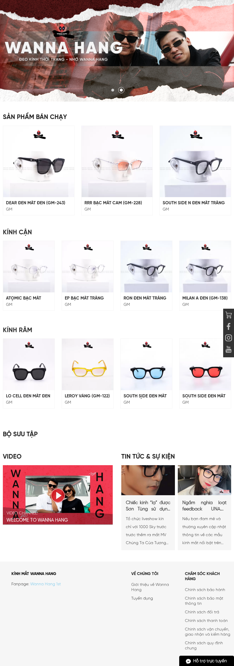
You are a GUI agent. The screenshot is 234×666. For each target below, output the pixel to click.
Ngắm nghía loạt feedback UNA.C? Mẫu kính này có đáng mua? (204, 506)
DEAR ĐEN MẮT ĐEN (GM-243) (35, 203)
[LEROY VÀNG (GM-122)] (87, 364)
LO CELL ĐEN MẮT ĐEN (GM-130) (28, 396)
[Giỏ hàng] (228, 316)
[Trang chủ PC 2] (117, 51)
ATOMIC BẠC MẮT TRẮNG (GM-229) (23, 298)
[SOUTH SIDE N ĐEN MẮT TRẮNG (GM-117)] (195, 161)
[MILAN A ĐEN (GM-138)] (205, 266)
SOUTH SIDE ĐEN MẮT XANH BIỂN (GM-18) (145, 396)
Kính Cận (17, 232)
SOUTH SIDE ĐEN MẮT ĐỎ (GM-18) (203, 396)
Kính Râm (17, 330)
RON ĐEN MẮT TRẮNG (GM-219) (145, 298)
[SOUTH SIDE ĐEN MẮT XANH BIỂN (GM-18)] (146, 364)
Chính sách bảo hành (205, 590)
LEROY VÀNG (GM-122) (87, 396)
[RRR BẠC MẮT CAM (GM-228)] (117, 161)
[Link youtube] (228, 327)
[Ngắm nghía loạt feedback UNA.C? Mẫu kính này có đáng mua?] (204, 494)
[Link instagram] (228, 338)
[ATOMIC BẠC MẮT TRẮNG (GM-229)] (29, 266)
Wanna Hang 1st (45, 584)
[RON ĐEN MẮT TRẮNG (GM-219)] (146, 266)
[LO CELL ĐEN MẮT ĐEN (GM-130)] (29, 364)
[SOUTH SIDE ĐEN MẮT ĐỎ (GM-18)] (205, 364)
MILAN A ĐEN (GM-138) (205, 298)
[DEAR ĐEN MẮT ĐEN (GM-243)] (38, 161)
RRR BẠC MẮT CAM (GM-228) (113, 203)
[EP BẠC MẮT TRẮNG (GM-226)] (87, 266)
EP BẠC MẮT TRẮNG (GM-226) (84, 298)
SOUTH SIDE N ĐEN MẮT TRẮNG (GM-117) (194, 203)
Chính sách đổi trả (202, 612)
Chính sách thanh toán (206, 621)
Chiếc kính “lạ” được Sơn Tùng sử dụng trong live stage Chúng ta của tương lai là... (148, 506)
